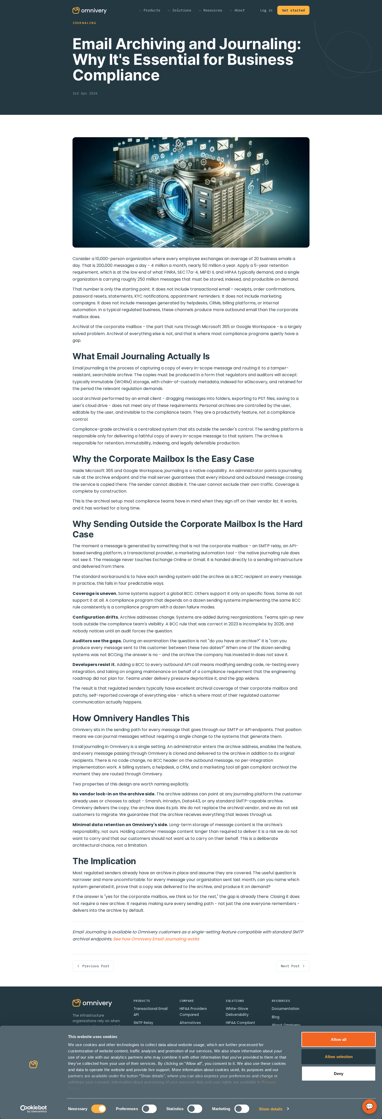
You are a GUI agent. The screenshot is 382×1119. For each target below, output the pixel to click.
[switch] (149, 1108)
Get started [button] (293, 10)
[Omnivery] (92, 1009)
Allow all (338, 1039)
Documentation (285, 1008)
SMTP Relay (143, 1022)
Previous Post (94, 966)
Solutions (180, 10)
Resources (211, 10)
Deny (338, 1073)
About (238, 10)
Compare (187, 1001)
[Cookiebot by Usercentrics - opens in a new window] (33, 1109)
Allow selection (339, 1056)
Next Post (291, 966)
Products (151, 10)
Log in (266, 10)
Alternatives (190, 1022)
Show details (270, 1109)
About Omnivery (286, 1025)
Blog (275, 1017)
